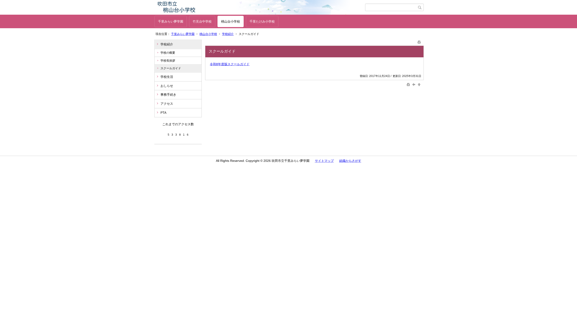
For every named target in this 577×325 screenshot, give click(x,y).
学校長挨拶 (167, 60)
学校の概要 (167, 52)
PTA (163, 112)
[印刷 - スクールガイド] (419, 41)
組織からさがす (350, 160)
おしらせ (166, 86)
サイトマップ (324, 160)
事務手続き (168, 94)
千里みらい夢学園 (170, 21)
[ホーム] (259, 7)
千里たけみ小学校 (262, 21)
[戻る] (414, 84)
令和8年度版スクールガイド (230, 64)
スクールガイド (170, 68)
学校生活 (166, 77)
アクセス (166, 103)
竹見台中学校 (202, 21)
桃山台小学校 (230, 21)
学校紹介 (228, 34)
